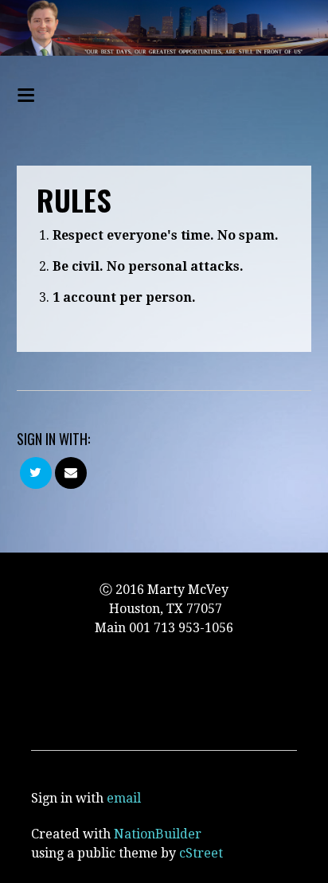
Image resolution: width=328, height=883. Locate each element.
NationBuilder (157, 834)
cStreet (201, 853)
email (124, 798)
